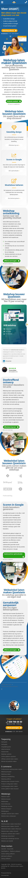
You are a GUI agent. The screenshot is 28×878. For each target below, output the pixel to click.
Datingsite (4, 742)
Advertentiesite (5, 749)
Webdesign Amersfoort (8, 836)
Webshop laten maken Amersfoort (11, 824)
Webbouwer (4, 801)
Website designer (6, 809)
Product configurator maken (9, 784)
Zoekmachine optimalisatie (13, 554)
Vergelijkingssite (6, 747)
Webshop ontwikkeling (7, 776)
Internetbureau (5, 804)
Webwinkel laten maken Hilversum (11, 829)
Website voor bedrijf (7, 841)
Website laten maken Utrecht (9, 831)
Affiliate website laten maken (9, 759)
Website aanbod (12, 101)
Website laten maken (14, 2)
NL (2, 821)
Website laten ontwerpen (8, 816)
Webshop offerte (8, 30)
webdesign (4, 866)
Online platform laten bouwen (10, 788)
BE (7, 821)
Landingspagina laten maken (9, 786)
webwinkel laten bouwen (17, 349)
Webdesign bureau (6, 806)
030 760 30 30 (15, 721)
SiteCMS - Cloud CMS (7, 849)
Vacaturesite (4, 751)
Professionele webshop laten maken (11, 769)
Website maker (5, 796)
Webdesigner (5, 811)
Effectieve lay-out (10, 427)
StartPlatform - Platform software (10, 851)
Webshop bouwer (6, 771)
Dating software (5, 858)
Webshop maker (6, 774)
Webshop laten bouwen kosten (10, 781)
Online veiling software (8, 853)
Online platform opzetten (8, 756)
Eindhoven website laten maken (10, 833)
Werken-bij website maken (9, 761)
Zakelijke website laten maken (10, 813)
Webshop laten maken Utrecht (10, 826)
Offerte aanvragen (10, 261)
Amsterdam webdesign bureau (10, 838)
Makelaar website (6, 754)
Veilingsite (4, 744)
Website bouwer (6, 799)
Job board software (6, 856)
